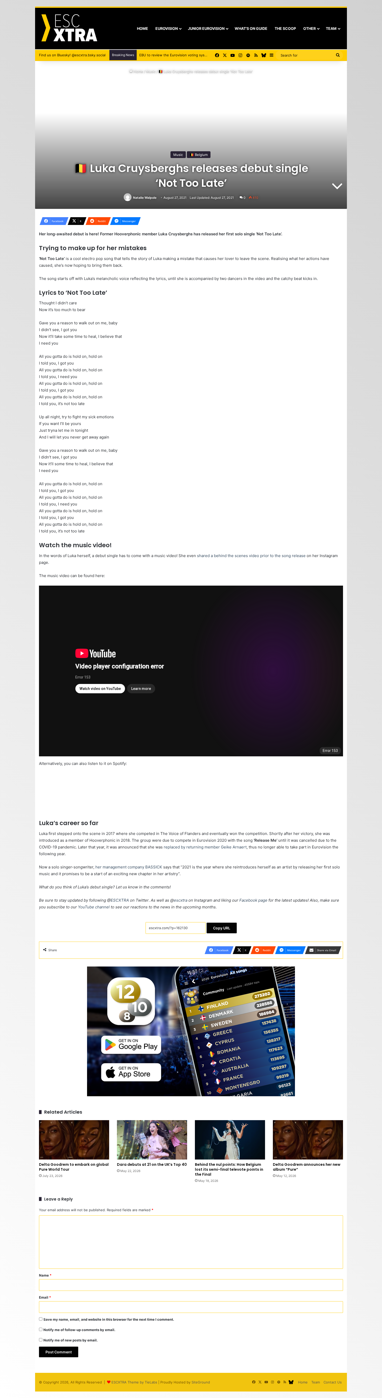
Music (151, 71)
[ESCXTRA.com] (68, 28)
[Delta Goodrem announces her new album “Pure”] (308, 1140)
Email (45, 1297)
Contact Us (333, 1382)
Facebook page (253, 900)
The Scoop (285, 28)
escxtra (180, 900)
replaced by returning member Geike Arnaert (205, 847)
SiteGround (201, 1382)
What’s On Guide (251, 28)
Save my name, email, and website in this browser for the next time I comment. (108, 1319)
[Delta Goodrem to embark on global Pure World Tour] (74, 1140)
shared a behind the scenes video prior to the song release (251, 555)
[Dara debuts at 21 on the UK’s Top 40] (152, 1140)
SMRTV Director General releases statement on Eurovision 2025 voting (197, 55)
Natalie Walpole (144, 198)
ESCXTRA (120, 900)
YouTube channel (94, 906)
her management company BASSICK (128, 867)
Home (142, 28)
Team (331, 28)
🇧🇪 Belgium (199, 155)
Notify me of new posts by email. (70, 1340)
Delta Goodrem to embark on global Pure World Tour (74, 1167)
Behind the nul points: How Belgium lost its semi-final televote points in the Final (229, 1169)
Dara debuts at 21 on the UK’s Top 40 (152, 1164)
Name (45, 1275)
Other (309, 28)
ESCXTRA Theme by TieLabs (134, 1382)
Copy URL (221, 928)
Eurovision (166, 28)
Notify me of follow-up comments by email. (79, 1330)
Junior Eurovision (206, 28)
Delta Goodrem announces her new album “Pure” (306, 1167)
